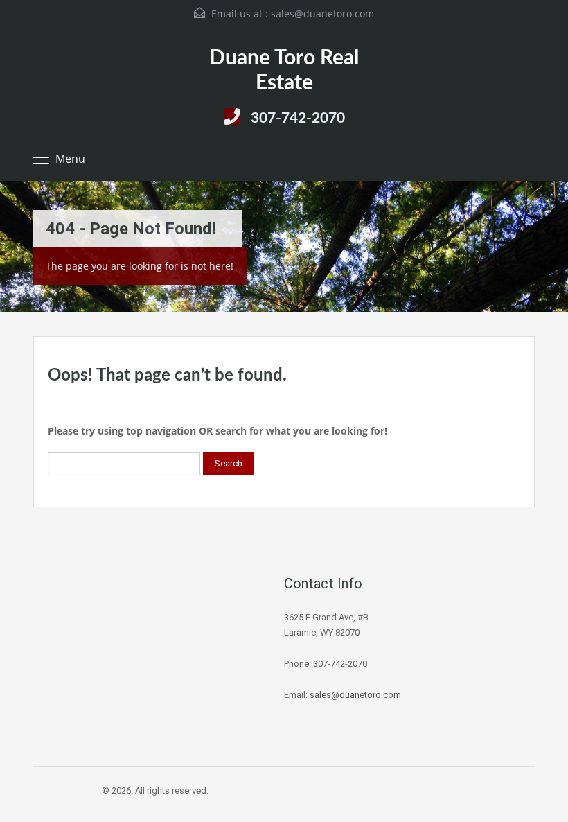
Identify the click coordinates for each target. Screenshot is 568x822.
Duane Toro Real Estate (284, 71)
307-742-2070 (298, 118)
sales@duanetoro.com (322, 13)
